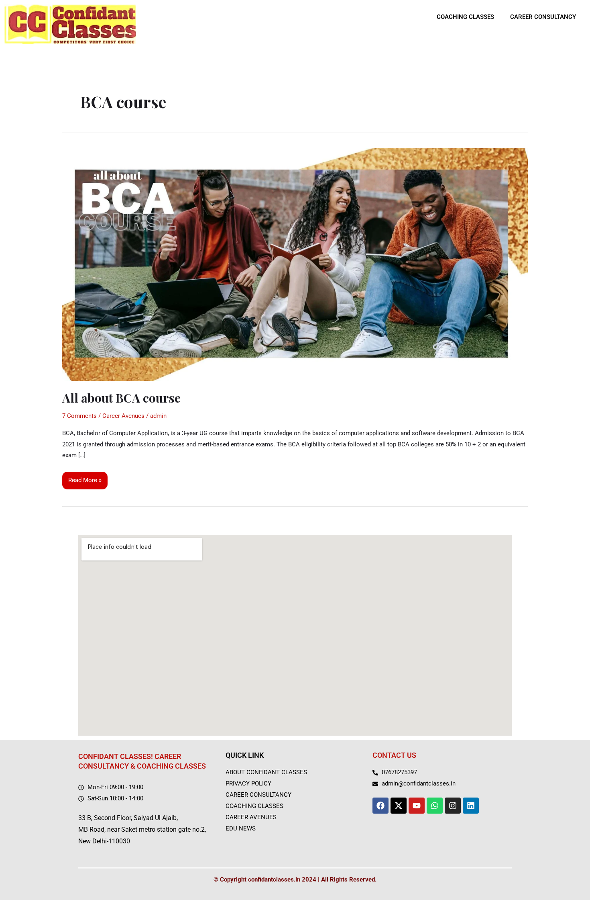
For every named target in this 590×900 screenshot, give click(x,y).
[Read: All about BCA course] (295, 264)
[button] (467, 17)
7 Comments (79, 415)
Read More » (85, 478)
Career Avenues (123, 415)
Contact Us (394, 755)
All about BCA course (121, 398)
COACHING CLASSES (465, 16)
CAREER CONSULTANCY (543, 16)
